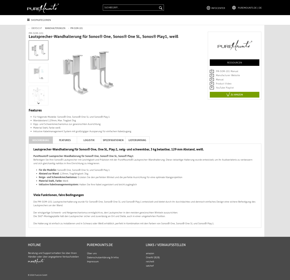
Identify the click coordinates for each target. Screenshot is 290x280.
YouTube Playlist (224, 88)
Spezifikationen (113, 140)
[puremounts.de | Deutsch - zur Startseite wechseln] (43, 8)
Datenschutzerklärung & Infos (103, 257)
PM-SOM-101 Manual (226, 71)
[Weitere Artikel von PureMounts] (234, 46)
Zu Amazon (236, 94)
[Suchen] (161, 8)
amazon (150, 253)
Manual (219, 79)
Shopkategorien (40, 20)
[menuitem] (133, 8)
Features (65, 140)
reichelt (150, 261)
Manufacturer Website (227, 75)
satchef (150, 265)
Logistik (89, 140)
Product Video (223, 83)
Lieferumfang (137, 140)
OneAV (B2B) (153, 257)
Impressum (93, 261)
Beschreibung (40, 140)
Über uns (92, 253)
